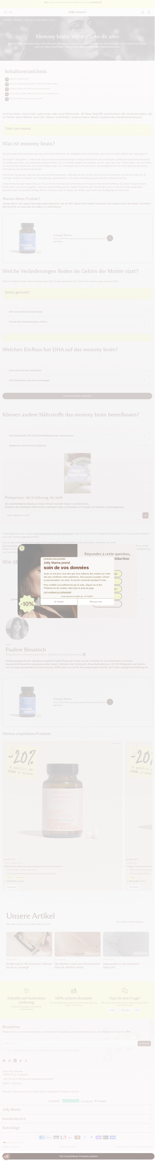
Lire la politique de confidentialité (57, 592)
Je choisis (59, 601)
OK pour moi (96, 601)
